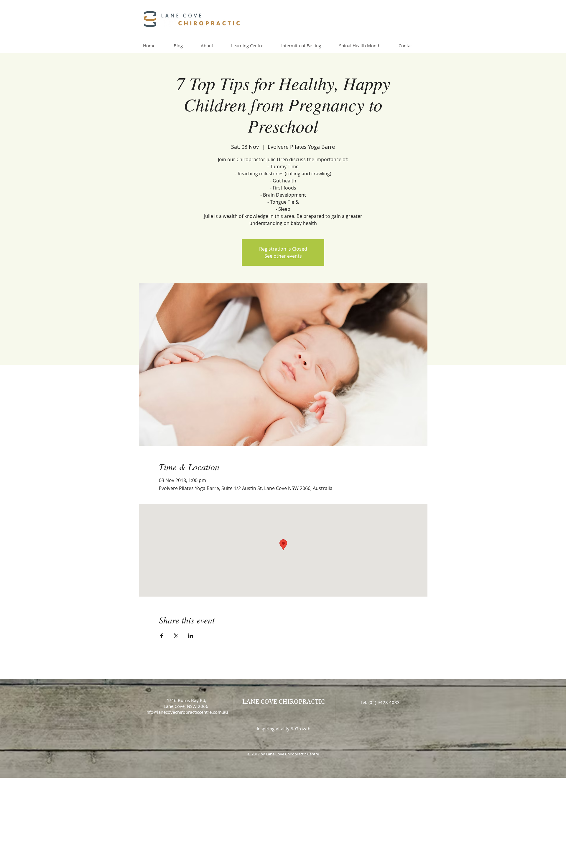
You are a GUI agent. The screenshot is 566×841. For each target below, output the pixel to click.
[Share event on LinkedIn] (190, 635)
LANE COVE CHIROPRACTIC (283, 701)
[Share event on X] (176, 635)
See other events (283, 256)
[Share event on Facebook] (161, 635)
